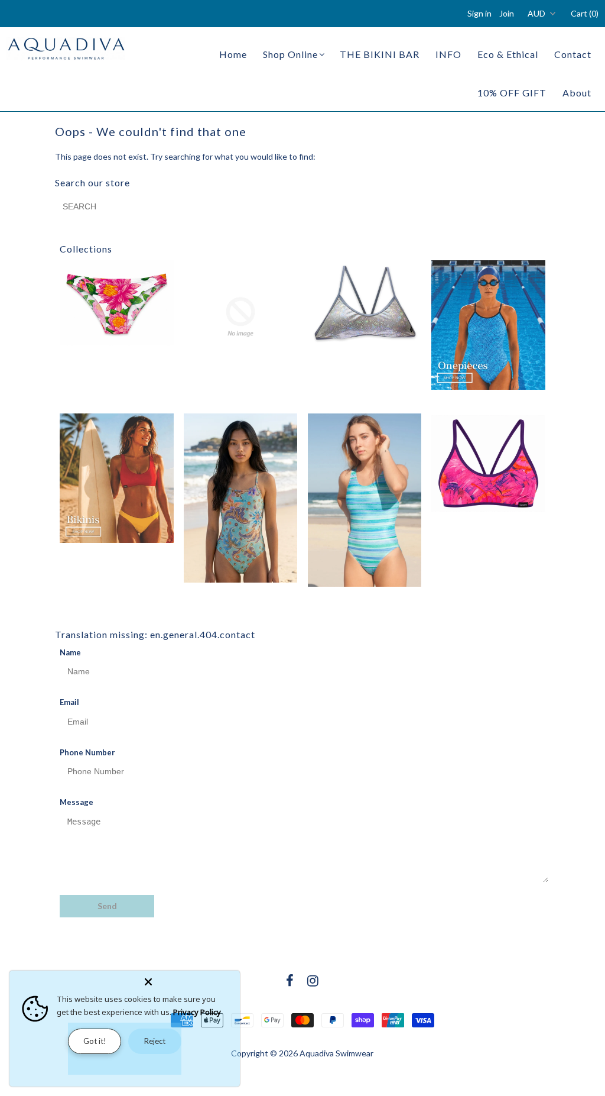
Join (506, 13)
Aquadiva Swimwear (336, 1053)
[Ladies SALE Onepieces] (364, 500)
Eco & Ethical (507, 54)
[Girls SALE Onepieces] (240, 498)
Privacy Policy (197, 1012)
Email (69, 702)
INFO (448, 54)
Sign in (479, 13)
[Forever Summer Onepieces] (488, 325)
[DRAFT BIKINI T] (364, 302)
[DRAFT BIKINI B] (240, 317)
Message (76, 802)
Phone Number (87, 752)
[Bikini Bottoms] (116, 302)
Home (233, 54)
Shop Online (290, 54)
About (576, 92)
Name (70, 652)
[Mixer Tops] (488, 463)
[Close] (189, 979)
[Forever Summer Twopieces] (116, 478)
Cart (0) (585, 13)
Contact (572, 54)
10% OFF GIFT (512, 92)
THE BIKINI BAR (379, 54)
